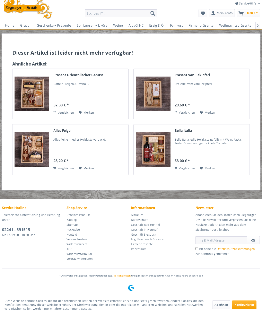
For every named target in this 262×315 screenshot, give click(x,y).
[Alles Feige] (32, 150)
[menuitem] (121, 13)
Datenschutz (139, 220)
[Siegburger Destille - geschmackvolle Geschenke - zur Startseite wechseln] (28, 10)
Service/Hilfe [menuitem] (247, 3)
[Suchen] (152, 13)
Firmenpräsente (142, 244)
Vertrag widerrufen (80, 259)
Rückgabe (73, 229)
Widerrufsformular (79, 254)
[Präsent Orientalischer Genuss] (32, 94)
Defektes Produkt (78, 215)
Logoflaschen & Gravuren (148, 239)
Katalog (72, 220)
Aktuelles (137, 215)
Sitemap (72, 225)
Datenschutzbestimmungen (236, 249)
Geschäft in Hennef (144, 229)
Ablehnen (221, 305)
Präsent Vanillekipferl (192, 75)
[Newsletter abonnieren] (253, 240)
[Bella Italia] (153, 150)
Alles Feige (61, 131)
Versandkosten (77, 239)
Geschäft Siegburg (143, 234)
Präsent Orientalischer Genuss (78, 75)
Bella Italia (183, 131)
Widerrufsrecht (77, 244)
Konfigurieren (244, 305)
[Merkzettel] (203, 13)
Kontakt (72, 234)
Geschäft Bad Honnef (145, 225)
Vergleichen (65, 112)
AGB (69, 249)
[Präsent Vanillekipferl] (153, 94)
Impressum (139, 249)
